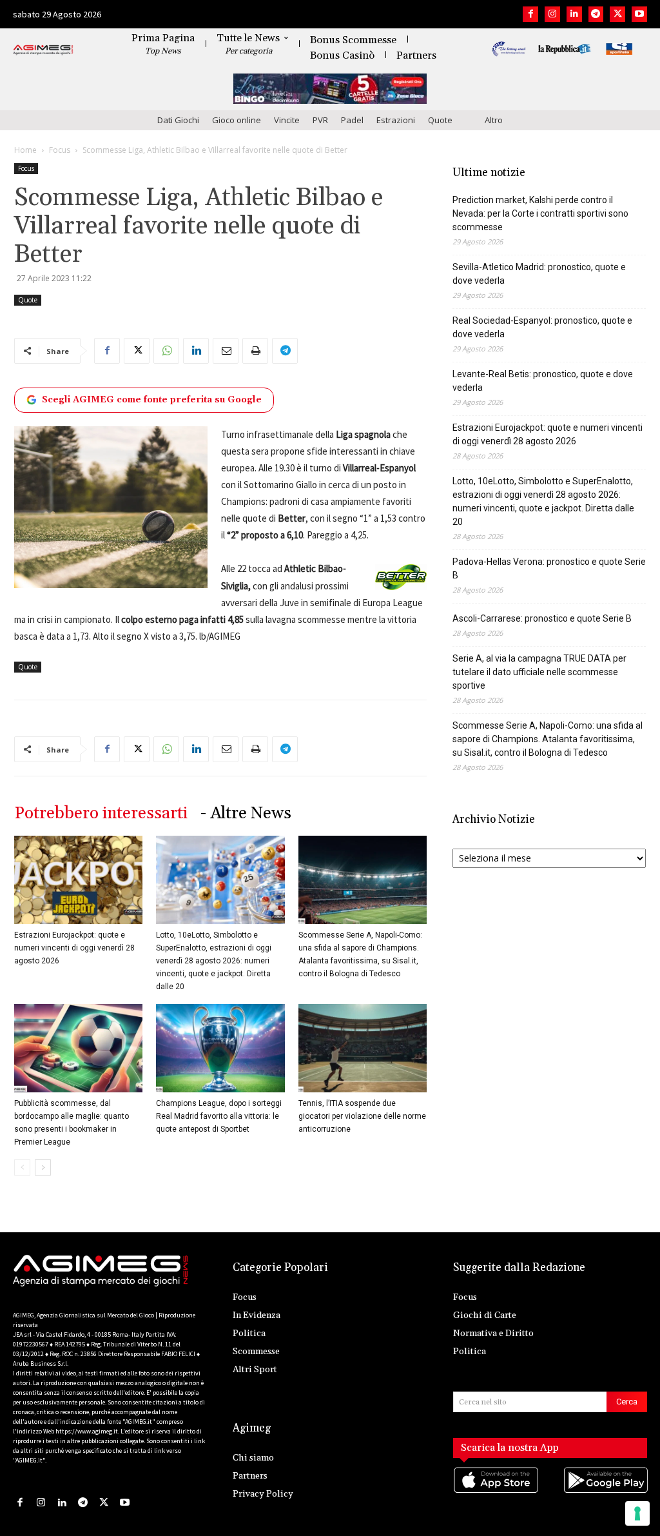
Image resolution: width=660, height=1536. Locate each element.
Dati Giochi (178, 120)
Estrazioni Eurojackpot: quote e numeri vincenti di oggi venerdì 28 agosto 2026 (74, 947)
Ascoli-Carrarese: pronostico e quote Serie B (542, 618)
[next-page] (43, 1167)
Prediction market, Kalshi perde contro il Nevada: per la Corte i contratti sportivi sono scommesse (540, 213)
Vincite (287, 120)
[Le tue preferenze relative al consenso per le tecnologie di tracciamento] (637, 1513)
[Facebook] (530, 14)
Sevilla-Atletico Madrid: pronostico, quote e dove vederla (539, 274)
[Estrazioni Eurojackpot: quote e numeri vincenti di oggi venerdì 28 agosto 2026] (78, 880)
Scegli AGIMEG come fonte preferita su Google (152, 400)
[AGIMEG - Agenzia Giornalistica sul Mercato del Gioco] (43, 50)
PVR (320, 120)
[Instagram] (552, 14)
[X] (617, 14)
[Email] (225, 351)
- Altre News (245, 813)
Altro (494, 120)
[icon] (495, 1492)
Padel (352, 120)
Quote (440, 120)
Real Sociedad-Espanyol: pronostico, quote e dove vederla (542, 327)
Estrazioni (395, 120)
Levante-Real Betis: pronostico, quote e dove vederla (542, 381)
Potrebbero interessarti (101, 813)
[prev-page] (22, 1167)
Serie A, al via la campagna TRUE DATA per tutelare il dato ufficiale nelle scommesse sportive (539, 672)
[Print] (255, 351)
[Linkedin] (574, 14)
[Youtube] (639, 14)
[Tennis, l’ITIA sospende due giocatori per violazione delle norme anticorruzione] (362, 1048)
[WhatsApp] (166, 351)
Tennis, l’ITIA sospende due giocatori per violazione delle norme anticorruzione (362, 1116)
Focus (59, 149)
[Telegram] (596, 14)
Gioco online (236, 120)
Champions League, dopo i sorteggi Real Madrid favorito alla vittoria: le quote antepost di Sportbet (219, 1116)
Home (25, 149)
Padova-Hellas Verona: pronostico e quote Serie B (549, 568)
